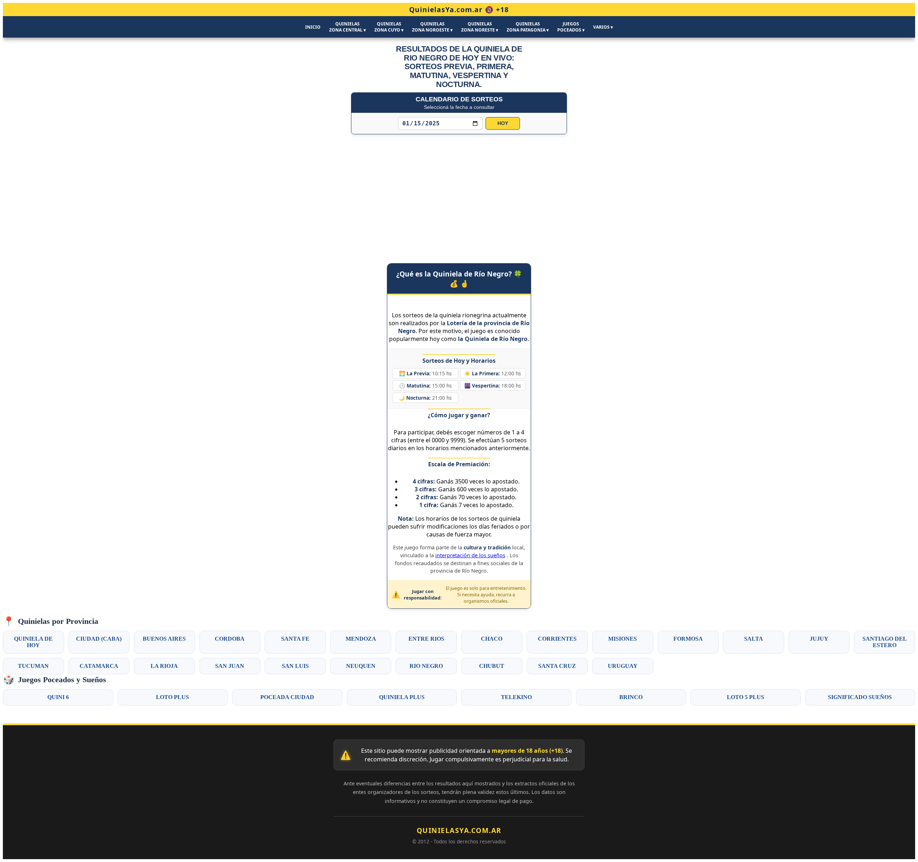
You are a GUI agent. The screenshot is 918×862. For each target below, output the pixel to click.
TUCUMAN (33, 666)
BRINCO (631, 697)
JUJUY (819, 639)
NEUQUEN (360, 666)
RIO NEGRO (426, 666)
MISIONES (622, 639)
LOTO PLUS (172, 697)
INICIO (313, 27)
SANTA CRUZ (557, 666)
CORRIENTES (557, 639)
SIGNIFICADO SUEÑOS (860, 697)
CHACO (491, 639)
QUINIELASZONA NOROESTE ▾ (432, 27)
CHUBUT (491, 666)
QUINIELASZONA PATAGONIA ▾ (528, 27)
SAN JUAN (229, 666)
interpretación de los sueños (470, 555)
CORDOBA (230, 639)
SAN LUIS (295, 666)
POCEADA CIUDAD (287, 697)
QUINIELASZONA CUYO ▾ (388, 27)
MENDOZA (361, 639)
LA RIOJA (164, 666)
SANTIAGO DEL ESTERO (884, 642)
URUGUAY (623, 666)
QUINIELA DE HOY (33, 642)
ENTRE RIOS (426, 639)
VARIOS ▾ (603, 27)
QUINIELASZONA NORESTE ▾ (479, 27)
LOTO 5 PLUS (745, 697)
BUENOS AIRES (164, 639)
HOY (502, 123)
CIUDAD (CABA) (99, 639)
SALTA (753, 639)
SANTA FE (295, 639)
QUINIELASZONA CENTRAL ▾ (347, 27)
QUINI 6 (58, 697)
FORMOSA (688, 639)
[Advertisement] (459, 191)
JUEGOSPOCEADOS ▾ (571, 27)
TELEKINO (516, 697)
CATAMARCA (99, 666)
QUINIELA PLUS (402, 697)
